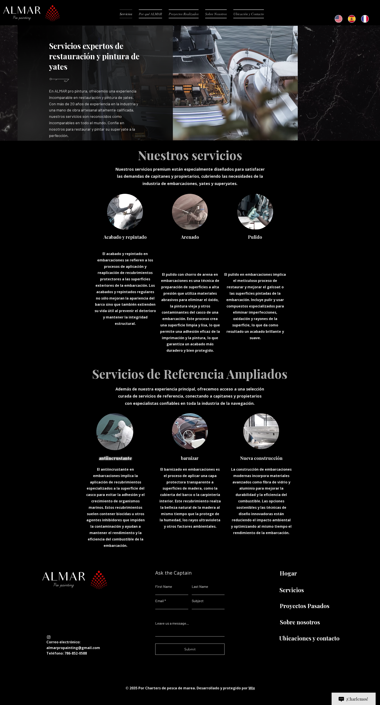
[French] (364, 18)
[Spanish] (351, 18)
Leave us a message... (172, 623)
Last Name (200, 586)
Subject (198, 601)
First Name (163, 586)
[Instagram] (48, 637)
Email (159, 601)
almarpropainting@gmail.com (73, 647)
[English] (338, 18)
